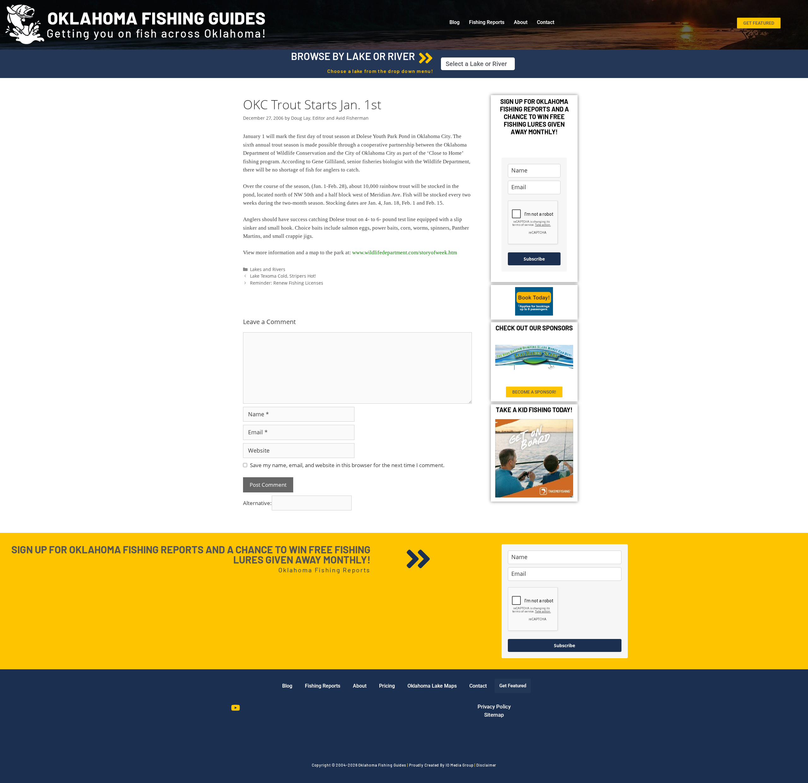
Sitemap (494, 715)
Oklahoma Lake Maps (432, 686)
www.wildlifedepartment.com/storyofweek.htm (404, 253)
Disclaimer (486, 765)
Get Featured (512, 686)
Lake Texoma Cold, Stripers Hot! (283, 276)
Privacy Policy (494, 706)
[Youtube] (235, 707)
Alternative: (257, 503)
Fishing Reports (486, 22)
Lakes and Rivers (267, 269)
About (520, 22)
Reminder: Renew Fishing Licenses (286, 283)
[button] (478, 63)
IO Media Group (460, 765)
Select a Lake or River (476, 64)
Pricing (387, 686)
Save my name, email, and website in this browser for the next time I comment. (347, 465)
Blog (454, 22)
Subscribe (534, 259)
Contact (545, 22)
